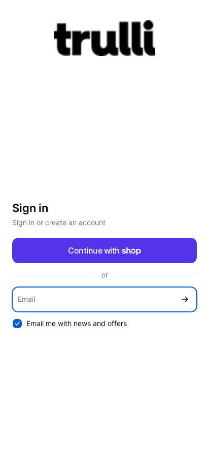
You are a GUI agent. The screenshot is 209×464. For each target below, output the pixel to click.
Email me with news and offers (76, 323)
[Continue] (184, 299)
